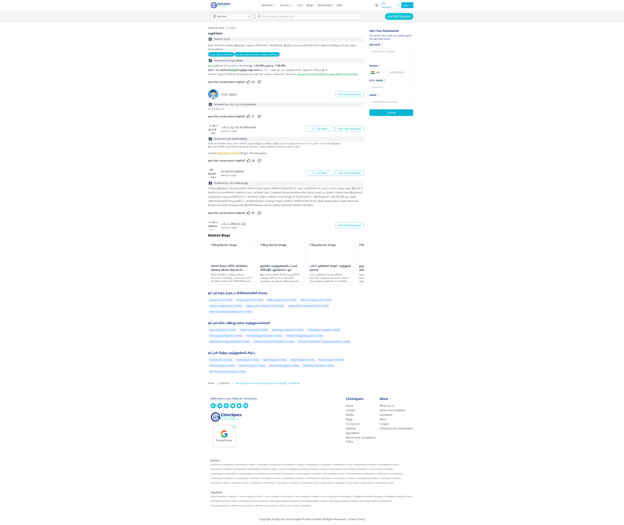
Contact (350, 410)
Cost (300, 5)
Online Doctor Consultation (396, 428)
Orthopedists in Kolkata (221, 469)
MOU (383, 419)
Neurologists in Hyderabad (360, 483)
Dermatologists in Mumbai (309, 473)
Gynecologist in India (274, 359)
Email (374, 95)
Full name (377, 80)
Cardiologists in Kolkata (293, 478)
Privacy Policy (356, 519)
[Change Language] (378, 5)
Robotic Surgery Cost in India (225, 305)
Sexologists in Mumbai (368, 478)
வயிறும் (212, 65)
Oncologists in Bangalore (222, 464)
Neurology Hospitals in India (287, 329)
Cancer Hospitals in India (253, 329)
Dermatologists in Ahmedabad (252, 473)
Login (406, 5)
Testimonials (325, 5)
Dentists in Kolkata (309, 469)
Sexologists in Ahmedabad (263, 483)
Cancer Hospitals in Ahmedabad (336, 496)
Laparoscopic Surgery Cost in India (265, 305)
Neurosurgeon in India (331, 359)
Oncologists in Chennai (294, 464)
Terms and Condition (392, 410)
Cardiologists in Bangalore (222, 478)
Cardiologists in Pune (270, 478)
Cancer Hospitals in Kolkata (306, 496)
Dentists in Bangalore (289, 469)
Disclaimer (386, 415)
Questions (226, 383)
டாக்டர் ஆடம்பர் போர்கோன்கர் (238, 127)
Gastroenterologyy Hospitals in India (229, 341)
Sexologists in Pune (311, 483)
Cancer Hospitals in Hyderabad (278, 496)
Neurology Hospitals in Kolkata (224, 505)
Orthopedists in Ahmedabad (246, 469)
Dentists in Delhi (269, 469)
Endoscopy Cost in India (250, 300)
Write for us (387, 405)
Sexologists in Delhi (240, 483)
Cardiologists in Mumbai (248, 478)
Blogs (309, 5)
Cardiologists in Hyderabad (318, 478)
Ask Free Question (349, 94)
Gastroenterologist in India (284, 365)
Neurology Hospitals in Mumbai (284, 501)
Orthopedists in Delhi (388, 464)
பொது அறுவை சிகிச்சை (221, 54)
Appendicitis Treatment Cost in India (309, 305)
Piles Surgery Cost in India (281, 300)
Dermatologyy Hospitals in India (264, 335)
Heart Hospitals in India (222, 329)
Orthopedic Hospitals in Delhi (224, 501)
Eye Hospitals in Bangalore (299, 505)
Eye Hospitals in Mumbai (252, 505)
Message (375, 44)
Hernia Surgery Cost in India (316, 300)
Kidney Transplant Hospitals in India (274, 341)
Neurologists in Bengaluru (334, 483)
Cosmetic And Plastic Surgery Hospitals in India (324, 341)
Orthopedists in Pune (342, 464)
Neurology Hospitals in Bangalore (375, 501)
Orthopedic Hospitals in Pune (397, 496)
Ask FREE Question (399, 16)
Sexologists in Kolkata (390, 478)
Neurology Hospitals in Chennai (343, 501)
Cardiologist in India (247, 359)
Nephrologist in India (302, 359)
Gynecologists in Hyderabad (223, 473)
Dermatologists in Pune (333, 473)
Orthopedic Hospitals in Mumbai (367, 496)
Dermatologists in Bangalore (281, 473)
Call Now (321, 129)
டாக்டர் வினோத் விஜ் (233, 224)
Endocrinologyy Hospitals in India (304, 335)
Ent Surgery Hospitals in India (226, 335)
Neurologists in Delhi (384, 483)
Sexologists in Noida (220, 483)
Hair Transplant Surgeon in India (228, 371)
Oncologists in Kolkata (245, 464)
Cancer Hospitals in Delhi (250, 496)
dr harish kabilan (232, 171)
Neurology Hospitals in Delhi (314, 501)
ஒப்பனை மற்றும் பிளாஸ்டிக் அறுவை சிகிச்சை (257, 54)
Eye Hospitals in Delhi (275, 505)
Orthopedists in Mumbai (366, 464)
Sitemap (351, 428)
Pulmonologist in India (222, 365)
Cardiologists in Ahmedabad (389, 473)
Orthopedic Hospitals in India (324, 329)
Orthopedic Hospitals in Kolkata (253, 501)
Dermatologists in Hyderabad (360, 473)
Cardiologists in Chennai (344, 478)
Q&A (339, 5)
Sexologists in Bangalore (289, 483)
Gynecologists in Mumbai (381, 469)
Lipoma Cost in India (221, 300)
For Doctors (353, 424)
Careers (384, 424)
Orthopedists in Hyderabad (319, 464)
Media (349, 415)
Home (213, 383)
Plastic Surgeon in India (252, 365)
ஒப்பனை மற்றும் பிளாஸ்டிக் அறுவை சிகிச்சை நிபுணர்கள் (327, 74)
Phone (374, 65)
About (349, 405)
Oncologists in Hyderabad (269, 464)
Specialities (352, 433)
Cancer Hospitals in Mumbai (223, 496)
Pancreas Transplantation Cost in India (231, 311)
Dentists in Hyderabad (330, 469)
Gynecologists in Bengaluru (355, 469)
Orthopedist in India (221, 359)
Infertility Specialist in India (318, 365)
